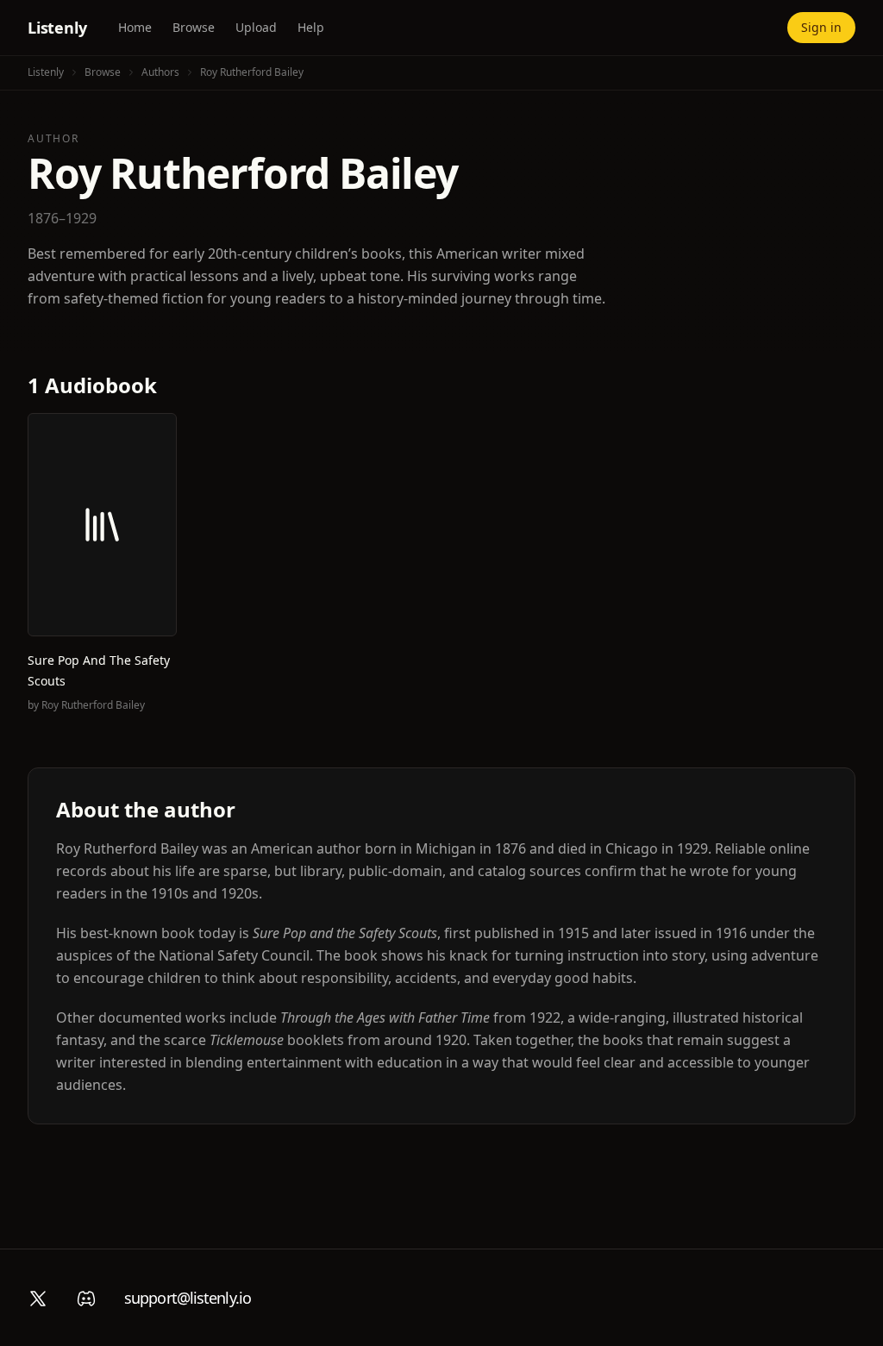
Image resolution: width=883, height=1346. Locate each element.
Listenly (57, 27)
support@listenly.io (187, 1297)
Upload (256, 27)
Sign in (821, 27)
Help (310, 27)
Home (135, 27)
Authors (160, 72)
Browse (193, 27)
